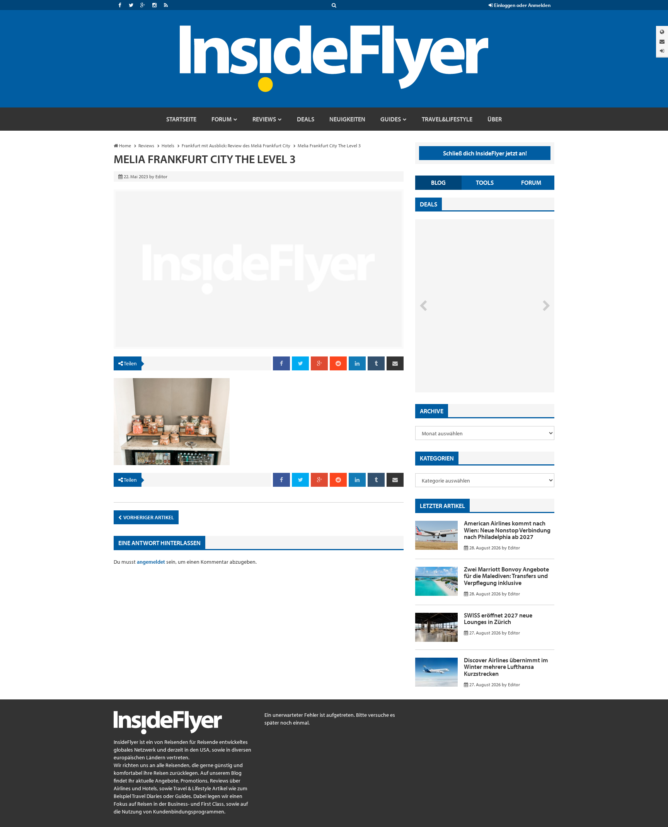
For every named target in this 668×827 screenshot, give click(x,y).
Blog (438, 182)
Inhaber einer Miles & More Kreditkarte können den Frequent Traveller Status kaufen (470, 359)
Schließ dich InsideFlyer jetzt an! (485, 153)
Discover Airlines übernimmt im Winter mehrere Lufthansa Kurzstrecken (506, 666)
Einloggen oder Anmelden (521, 5)
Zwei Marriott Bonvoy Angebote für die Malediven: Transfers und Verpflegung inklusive (506, 576)
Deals (428, 204)
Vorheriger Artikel (148, 517)
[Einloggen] (662, 51)
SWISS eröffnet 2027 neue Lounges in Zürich (498, 618)
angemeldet (151, 561)
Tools (485, 182)
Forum (531, 182)
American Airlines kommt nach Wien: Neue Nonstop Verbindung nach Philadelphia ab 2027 (507, 530)
